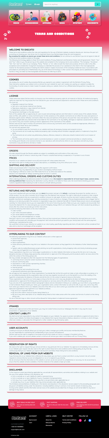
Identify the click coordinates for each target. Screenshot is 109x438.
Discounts (49, 425)
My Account (33, 420)
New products (50, 422)
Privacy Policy (66, 422)
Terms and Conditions (69, 420)
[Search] (97, 4)
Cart (30, 422)
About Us (49, 420)
